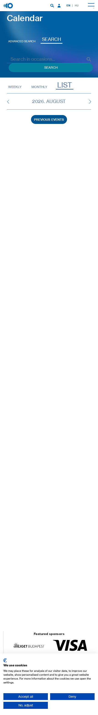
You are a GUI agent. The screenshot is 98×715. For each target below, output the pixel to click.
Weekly (14, 87)
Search (51, 39)
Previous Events (49, 120)
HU (77, 5)
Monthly (39, 87)
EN (68, 5)
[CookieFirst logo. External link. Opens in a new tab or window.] (5, 660)
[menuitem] (52, 5)
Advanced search (22, 41)
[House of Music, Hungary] (8, 5)
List (64, 85)
